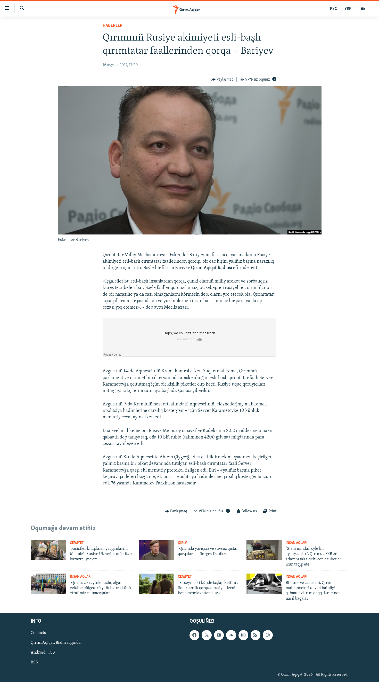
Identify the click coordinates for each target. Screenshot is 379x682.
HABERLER (112, 25)
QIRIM (182, 543)
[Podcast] (268, 635)
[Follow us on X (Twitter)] (206, 635)
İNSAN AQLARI (296, 543)
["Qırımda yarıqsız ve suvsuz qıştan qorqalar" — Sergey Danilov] (156, 550)
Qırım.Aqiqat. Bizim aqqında (56, 643)
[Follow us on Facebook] (194, 635)
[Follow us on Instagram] (243, 635)
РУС (333, 9)
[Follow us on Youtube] (219, 635)
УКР (347, 9)
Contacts (38, 633)
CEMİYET (77, 543)
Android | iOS (43, 653)
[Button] (222, 79)
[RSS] (255, 635)
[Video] (363, 8)
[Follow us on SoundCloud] (231, 635)
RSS (34, 663)
